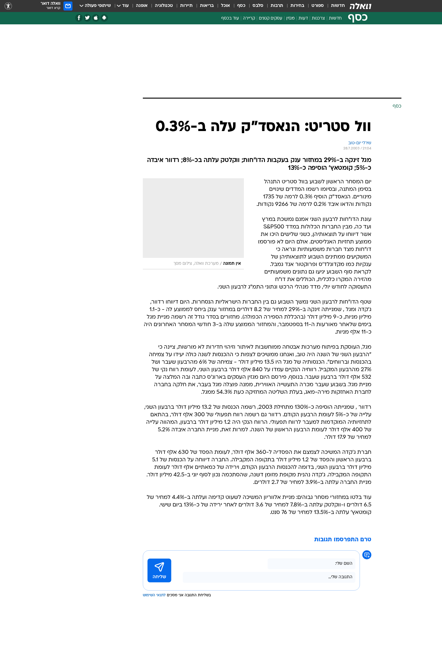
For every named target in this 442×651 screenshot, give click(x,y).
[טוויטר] (87, 18)
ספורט (318, 6)
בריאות (207, 6)
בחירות (297, 6)
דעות (303, 18)
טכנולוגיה (164, 6)
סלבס (258, 6)
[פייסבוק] (79, 18)
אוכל (225, 6)
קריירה (249, 18)
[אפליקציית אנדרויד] (104, 18)
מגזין (290, 18)
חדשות (338, 6)
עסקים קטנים (270, 18)
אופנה (142, 6)
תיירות (186, 6)
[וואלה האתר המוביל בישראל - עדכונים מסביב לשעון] (360, 6)
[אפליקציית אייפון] (96, 18)
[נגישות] (8, 6)
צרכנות (318, 18)
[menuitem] (334, 6)
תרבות (277, 6)
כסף (241, 6)
